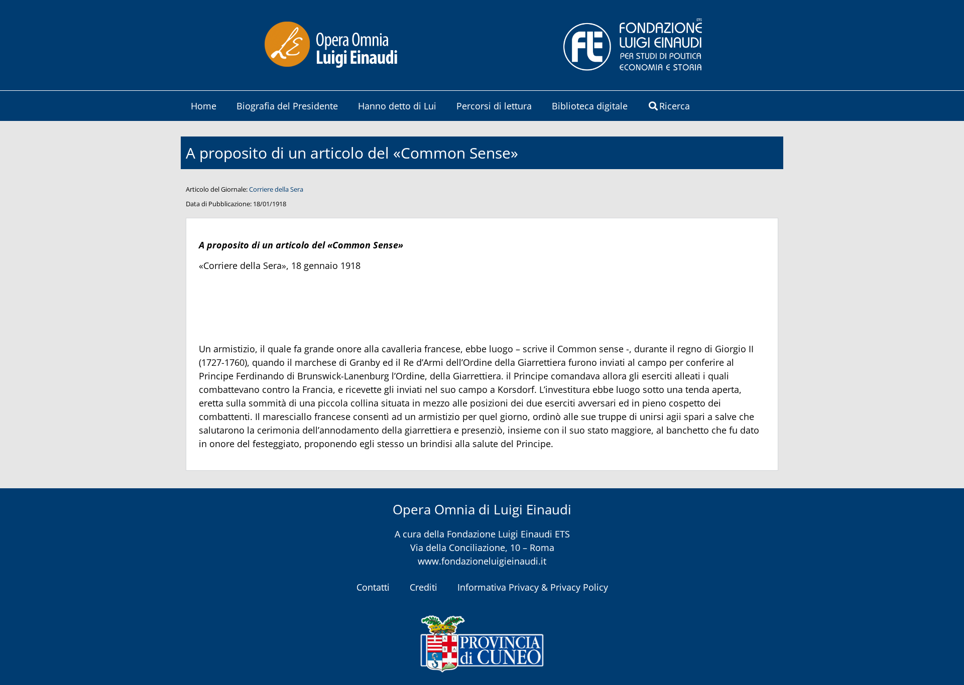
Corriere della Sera (276, 189)
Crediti (423, 587)
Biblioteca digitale (590, 106)
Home (203, 106)
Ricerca (674, 106)
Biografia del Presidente (287, 106)
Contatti (373, 587)
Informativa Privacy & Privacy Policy (532, 587)
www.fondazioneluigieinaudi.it (482, 561)
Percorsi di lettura (494, 106)
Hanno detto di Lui (397, 106)
